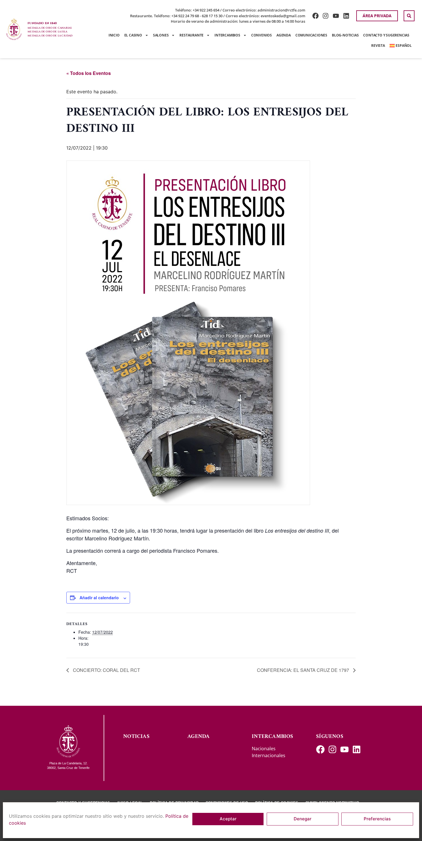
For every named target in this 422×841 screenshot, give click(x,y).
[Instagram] (325, 15)
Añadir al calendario (99, 597)
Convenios (261, 35)
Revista (378, 45)
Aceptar (228, 819)
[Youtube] (336, 15)
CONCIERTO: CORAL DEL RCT (106, 670)
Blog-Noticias (345, 35)
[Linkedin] (346, 15)
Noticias (136, 736)
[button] (409, 15)
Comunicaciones (311, 35)
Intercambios (227, 35)
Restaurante (191, 35)
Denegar (302, 819)
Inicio (114, 35)
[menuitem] (401, 45)
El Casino (133, 35)
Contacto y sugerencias (386, 35)
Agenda (283, 35)
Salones (161, 35)
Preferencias (377, 819)
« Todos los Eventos (88, 73)
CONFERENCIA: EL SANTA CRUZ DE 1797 (303, 670)
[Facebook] (315, 15)
